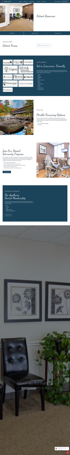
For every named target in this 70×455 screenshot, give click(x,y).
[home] (6, 1)
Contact (39, 1)
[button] (26, 1)
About (20, 1)
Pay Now (44, 1)
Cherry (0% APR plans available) (43, 123)
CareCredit (40, 124)
